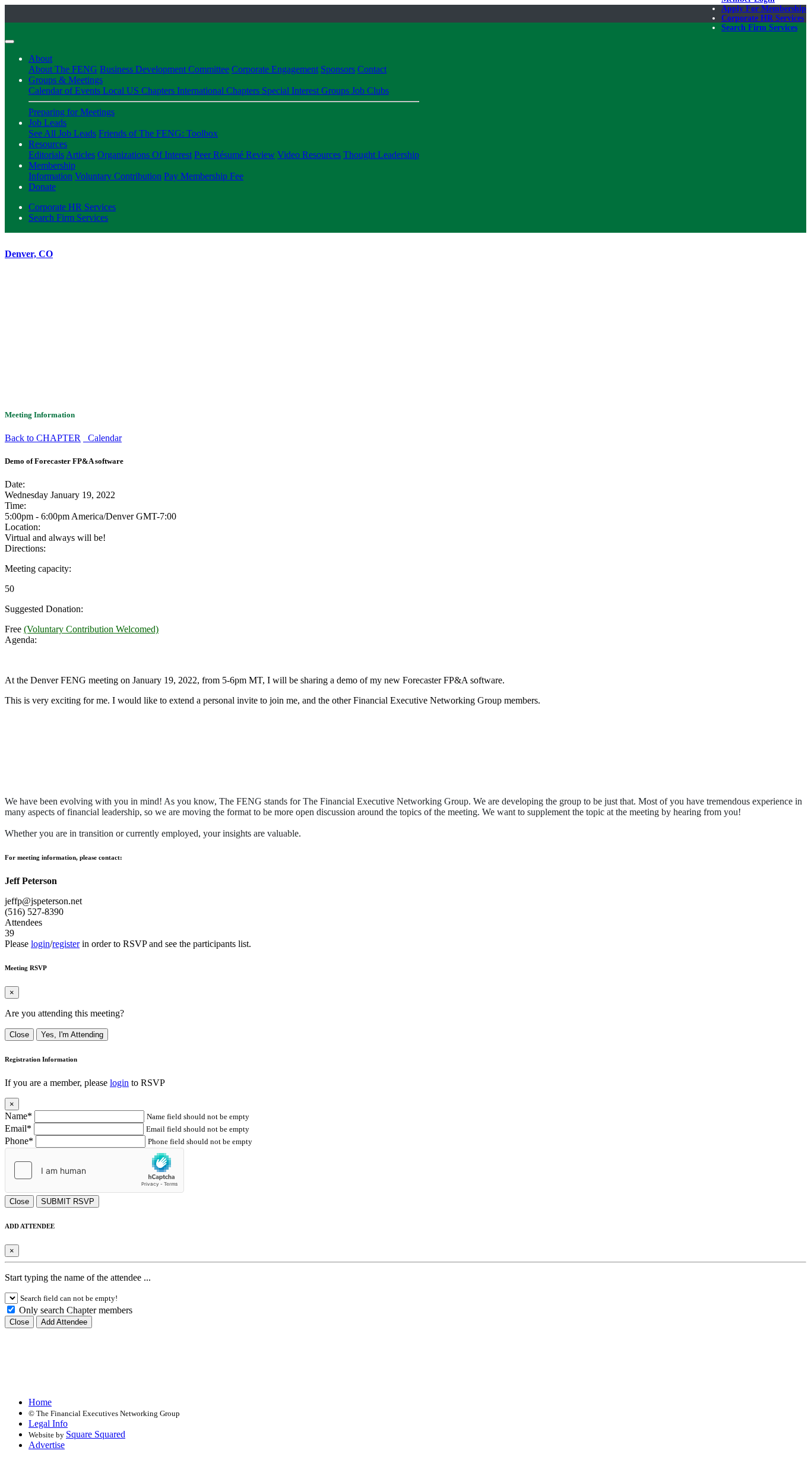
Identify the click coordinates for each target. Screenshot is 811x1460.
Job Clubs (370, 90)
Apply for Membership (763, 8)
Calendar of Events (65, 90)
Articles (80, 155)
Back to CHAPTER (43, 438)
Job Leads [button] (47, 123)
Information (50, 176)
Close (19, 1034)
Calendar (102, 438)
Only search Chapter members (74, 1310)
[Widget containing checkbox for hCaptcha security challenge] (94, 1170)
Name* (18, 1116)
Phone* (19, 1141)
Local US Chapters (140, 90)
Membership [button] (51, 165)
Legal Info (48, 1423)
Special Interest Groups (306, 90)
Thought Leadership (381, 155)
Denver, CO (29, 254)
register (66, 944)
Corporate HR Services (762, 18)
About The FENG (62, 69)
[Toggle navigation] (9, 41)
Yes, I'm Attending (72, 1034)
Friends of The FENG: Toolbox (158, 133)
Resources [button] (47, 144)
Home (40, 1402)
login (40, 944)
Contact (372, 69)
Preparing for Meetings (71, 112)
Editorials (46, 155)
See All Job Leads (62, 133)
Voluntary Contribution (118, 176)
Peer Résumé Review (234, 155)
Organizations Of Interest (144, 155)
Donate (42, 187)
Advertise (46, 1445)
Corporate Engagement (275, 69)
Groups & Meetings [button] (65, 80)
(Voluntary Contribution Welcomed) (91, 629)
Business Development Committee (164, 69)
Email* (18, 1128)
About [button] (40, 58)
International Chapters (219, 90)
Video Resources (309, 155)
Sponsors (338, 69)
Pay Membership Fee (203, 176)
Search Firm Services (759, 27)
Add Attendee (64, 1322)
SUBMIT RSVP (67, 1201)
